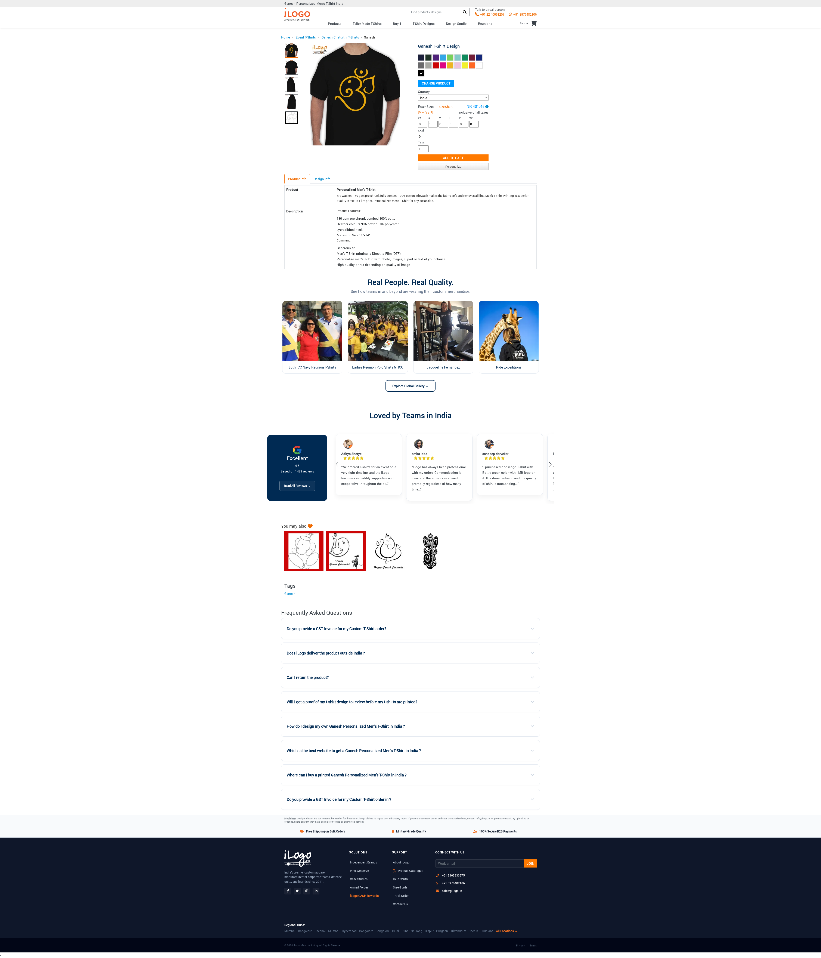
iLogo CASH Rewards (364, 896)
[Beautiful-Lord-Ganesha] (344, 551)
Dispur (429, 931)
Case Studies (359, 879)
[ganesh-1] (386, 551)
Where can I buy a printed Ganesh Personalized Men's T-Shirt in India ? (347, 775)
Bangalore (305, 931)
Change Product (436, 83)
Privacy (520, 945)
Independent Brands (363, 862)
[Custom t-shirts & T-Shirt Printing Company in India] (297, 14)
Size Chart (446, 107)
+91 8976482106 (524, 14)
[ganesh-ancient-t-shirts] (428, 551)
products (334, 23)
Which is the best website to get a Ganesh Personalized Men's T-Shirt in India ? (354, 750)
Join (530, 863)
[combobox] (453, 98)
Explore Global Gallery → (410, 386)
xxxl (421, 130)
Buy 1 (397, 23)
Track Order (401, 896)
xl (460, 118)
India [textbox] (423, 98)
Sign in (524, 23)
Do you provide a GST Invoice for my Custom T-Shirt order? (336, 628)
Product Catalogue (410, 871)
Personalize (453, 166)
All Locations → (506, 931)
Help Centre (401, 879)
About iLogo (401, 862)
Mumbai (289, 931)
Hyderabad (349, 931)
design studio (456, 23)
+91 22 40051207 (491, 14)
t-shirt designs (424, 23)
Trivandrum (458, 931)
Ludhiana (487, 931)
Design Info (322, 179)
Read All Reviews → (297, 486)
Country (424, 91)
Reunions (485, 23)
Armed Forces (359, 887)
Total (421, 143)
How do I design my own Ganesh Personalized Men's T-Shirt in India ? (346, 726)
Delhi (395, 931)
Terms (533, 945)
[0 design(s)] (534, 23)
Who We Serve (359, 871)
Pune (405, 931)
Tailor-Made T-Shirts (367, 23)
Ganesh (289, 593)
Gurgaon (442, 931)
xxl (471, 118)
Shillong (416, 931)
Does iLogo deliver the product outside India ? (326, 653)
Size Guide (400, 887)
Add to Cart (453, 158)
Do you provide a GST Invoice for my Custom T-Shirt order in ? (339, 799)
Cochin (473, 931)
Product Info (297, 179)
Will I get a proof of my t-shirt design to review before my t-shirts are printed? (352, 701)
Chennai (320, 931)
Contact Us (400, 904)
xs (419, 118)
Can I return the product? (308, 677)
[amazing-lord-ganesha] (301, 551)
